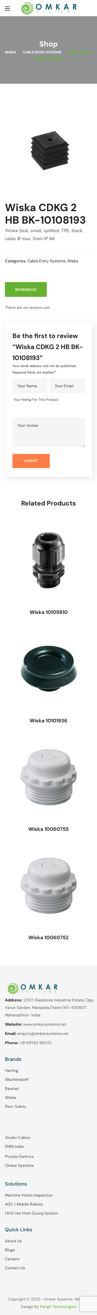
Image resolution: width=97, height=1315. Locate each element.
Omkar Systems (19, 1165)
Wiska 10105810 (49, 612)
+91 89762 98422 (35, 1042)
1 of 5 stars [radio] (17, 411)
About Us (13, 1241)
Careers (12, 1259)
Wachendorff (16, 1079)
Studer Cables (18, 1137)
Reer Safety (15, 1106)
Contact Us (15, 1268)
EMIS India (14, 1146)
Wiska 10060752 (48, 937)
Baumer (12, 1088)
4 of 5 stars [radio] (38, 411)
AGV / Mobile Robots (24, 1204)
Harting (11, 1070)
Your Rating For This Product (36, 399)
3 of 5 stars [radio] (31, 411)
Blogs (10, 1250)
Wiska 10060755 (48, 829)
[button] (90, 8)
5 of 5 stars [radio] (45, 411)
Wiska (10, 52)
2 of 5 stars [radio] (24, 411)
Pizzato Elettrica (19, 1156)
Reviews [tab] (26, 289)
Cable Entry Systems (42, 52)
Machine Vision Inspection (29, 1195)
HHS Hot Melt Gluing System (31, 1213)
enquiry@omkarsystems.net (42, 1033)
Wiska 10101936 (48, 720)
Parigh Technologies (58, 1306)
